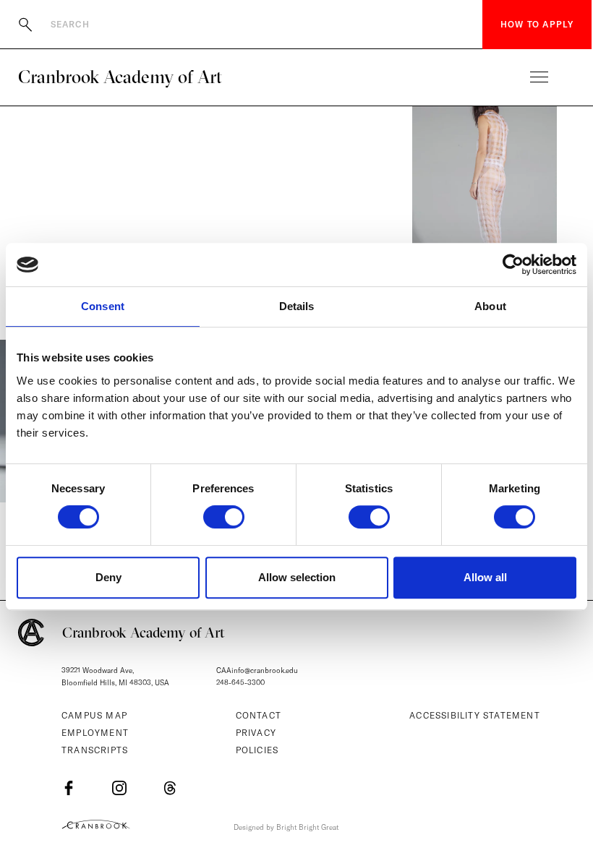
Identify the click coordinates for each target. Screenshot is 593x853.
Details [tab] (297, 306)
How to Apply (536, 24)
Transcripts (94, 750)
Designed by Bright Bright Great (286, 827)
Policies (257, 750)
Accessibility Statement (474, 715)
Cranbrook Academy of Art (120, 76)
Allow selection (297, 577)
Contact (258, 715)
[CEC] (95, 824)
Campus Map (94, 715)
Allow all (485, 577)
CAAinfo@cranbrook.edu (257, 670)
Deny (108, 577)
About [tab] (490, 306)
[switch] (223, 516)
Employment (95, 732)
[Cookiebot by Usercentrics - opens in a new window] (513, 264)
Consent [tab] (102, 306)
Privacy (256, 732)
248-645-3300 (240, 682)
